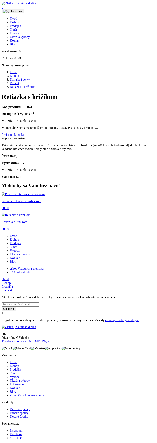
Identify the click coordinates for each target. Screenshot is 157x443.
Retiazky (15, 83)
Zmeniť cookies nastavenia (27, 395)
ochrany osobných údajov (122, 320)
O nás (13, 29)
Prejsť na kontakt (13, 134)
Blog (13, 44)
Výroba (15, 33)
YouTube (16, 438)
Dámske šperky (20, 79)
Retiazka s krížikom (22, 87)
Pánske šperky (19, 413)
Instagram (16, 430)
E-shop (14, 22)
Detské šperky (19, 416)
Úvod (13, 18)
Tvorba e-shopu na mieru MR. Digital (26, 341)
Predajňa (15, 26)
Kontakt (15, 40)
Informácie (17, 384)
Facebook (16, 434)
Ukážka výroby (20, 37)
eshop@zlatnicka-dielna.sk (27, 268)
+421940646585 (20, 272)
